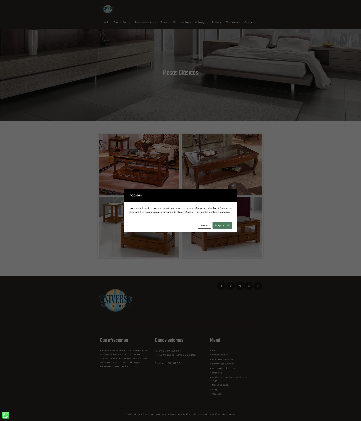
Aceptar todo (222, 225)
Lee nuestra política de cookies (212, 212)
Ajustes (204, 225)
